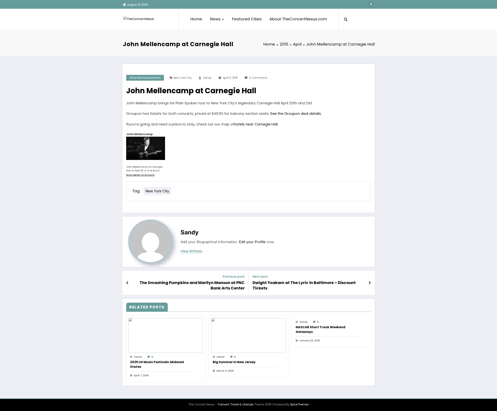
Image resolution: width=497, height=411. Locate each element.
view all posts (191, 251)
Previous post (234, 276)
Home (196, 19)
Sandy (207, 78)
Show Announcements (145, 78)
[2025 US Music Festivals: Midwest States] (166, 335)
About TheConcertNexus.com (298, 19)
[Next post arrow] (369, 283)
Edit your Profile (252, 242)
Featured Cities (247, 19)
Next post (260, 276)
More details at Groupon (140, 175)
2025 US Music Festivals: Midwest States (157, 364)
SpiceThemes (299, 404)
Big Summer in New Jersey (234, 362)
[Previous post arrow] (127, 283)
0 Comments (258, 78)
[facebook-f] (371, 4)
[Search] (345, 19)
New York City (182, 78)
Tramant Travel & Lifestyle (235, 404)
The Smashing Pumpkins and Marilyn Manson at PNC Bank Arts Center (192, 285)
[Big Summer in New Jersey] (248, 335)
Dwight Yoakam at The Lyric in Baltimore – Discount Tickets (304, 285)
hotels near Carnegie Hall (256, 124)
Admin (221, 356)
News (215, 19)
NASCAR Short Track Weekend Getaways (320, 329)
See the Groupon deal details (295, 113)
